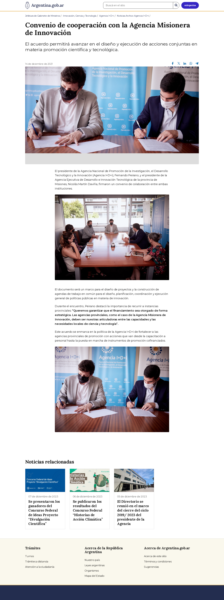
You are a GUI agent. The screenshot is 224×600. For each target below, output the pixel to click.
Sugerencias (151, 566)
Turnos (29, 556)
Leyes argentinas (95, 565)
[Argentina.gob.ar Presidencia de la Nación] (44, 5)
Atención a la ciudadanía (39, 566)
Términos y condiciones (158, 561)
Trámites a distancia (36, 561)
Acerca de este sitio (155, 556)
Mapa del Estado (94, 575)
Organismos (92, 570)
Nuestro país (92, 560)
